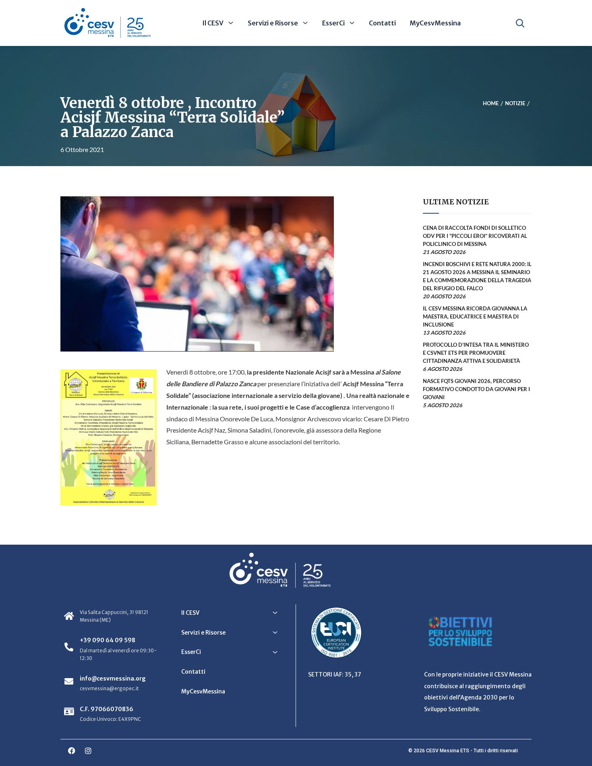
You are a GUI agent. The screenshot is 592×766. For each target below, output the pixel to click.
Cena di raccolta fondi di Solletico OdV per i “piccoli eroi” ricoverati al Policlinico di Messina (475, 236)
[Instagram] (88, 750)
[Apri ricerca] (520, 22)
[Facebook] (71, 750)
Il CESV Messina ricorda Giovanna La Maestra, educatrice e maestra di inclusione (475, 316)
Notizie (515, 103)
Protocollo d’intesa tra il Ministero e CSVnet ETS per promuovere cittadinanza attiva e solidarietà (476, 352)
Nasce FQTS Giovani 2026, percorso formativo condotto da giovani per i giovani (476, 389)
